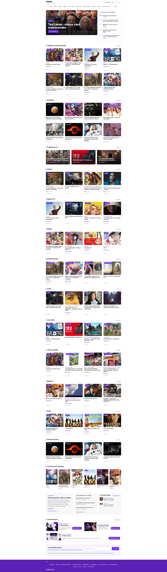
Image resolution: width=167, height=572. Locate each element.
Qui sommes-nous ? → (53, 511)
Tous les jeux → (117, 519)
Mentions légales (66, 564)
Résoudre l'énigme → (114, 538)
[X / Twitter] (46, 561)
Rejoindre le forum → (81, 512)
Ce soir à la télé (77, 566)
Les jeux (85, 566)
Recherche (91, 566)
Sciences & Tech (106, 6)
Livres (72, 6)
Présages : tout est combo (109, 15)
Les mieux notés (113, 564)
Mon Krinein (86, 564)
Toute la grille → (116, 495)
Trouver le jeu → (115, 528)
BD (69, 6)
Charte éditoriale (76, 564)
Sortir (99, 6)
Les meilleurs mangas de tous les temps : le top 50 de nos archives (110, 20)
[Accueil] (50, 6)
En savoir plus (110, 553)
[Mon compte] (119, 2)
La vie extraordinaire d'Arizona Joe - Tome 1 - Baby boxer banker (111, 36)
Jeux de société (86, 6)
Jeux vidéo (78, 6)
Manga (64, 6)
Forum (115, 6)
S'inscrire (115, 548)
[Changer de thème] (116, 2)
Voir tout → (118, 45)
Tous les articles (103, 564)
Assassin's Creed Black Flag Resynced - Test (109, 30)
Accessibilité (93, 564)
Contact (58, 564)
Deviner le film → (77, 528)
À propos (52, 564)
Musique (94, 6)
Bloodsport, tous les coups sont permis (110, 25)
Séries (60, 6)
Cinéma (55, 6)
